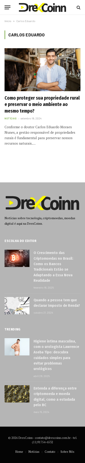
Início (8, 21)
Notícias (33, 452)
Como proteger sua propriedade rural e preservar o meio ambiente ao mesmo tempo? (42, 104)
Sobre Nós (67, 452)
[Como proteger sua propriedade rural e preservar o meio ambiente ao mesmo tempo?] (42, 69)
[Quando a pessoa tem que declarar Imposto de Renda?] (17, 305)
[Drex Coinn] (42, 7)
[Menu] (7, 7)
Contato (50, 452)
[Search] (78, 7)
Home (19, 452)
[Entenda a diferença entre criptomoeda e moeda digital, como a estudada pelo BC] (17, 394)
